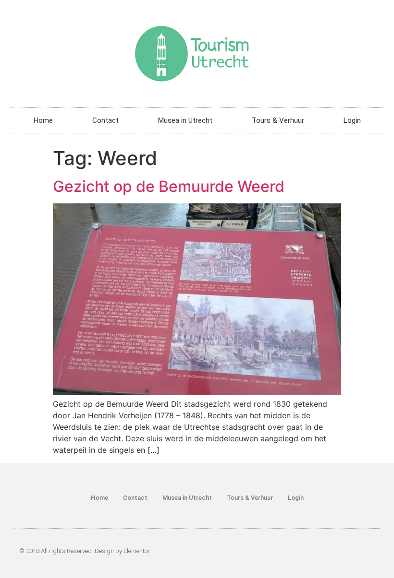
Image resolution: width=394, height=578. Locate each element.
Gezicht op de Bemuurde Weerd (168, 186)
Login (352, 120)
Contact (105, 120)
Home (43, 120)
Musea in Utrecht (185, 120)
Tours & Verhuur (278, 120)
